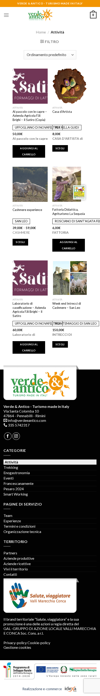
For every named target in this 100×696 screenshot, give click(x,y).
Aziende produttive (18, 558)
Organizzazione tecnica (22, 531)
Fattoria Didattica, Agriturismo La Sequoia (68, 212)
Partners (10, 553)
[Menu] (6, 15)
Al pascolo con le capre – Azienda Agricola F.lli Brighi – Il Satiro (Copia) (30, 116)
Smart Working (15, 494)
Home (41, 32)
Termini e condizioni (19, 526)
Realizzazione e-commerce (42, 689)
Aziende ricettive (17, 563)
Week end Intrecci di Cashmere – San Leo (66, 306)
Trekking (10, 467)
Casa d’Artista (62, 111)
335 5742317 (19, 425)
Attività (11, 462)
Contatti (10, 574)
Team (7, 515)
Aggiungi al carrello (29, 151)
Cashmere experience (27, 210)
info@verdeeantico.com (27, 420)
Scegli (60, 148)
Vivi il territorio (15, 569)
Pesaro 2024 (13, 488)
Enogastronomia (16, 472)
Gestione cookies (17, 647)
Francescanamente (18, 483)
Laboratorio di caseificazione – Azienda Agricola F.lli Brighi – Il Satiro (29, 310)
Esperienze (12, 521)
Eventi (8, 478)
